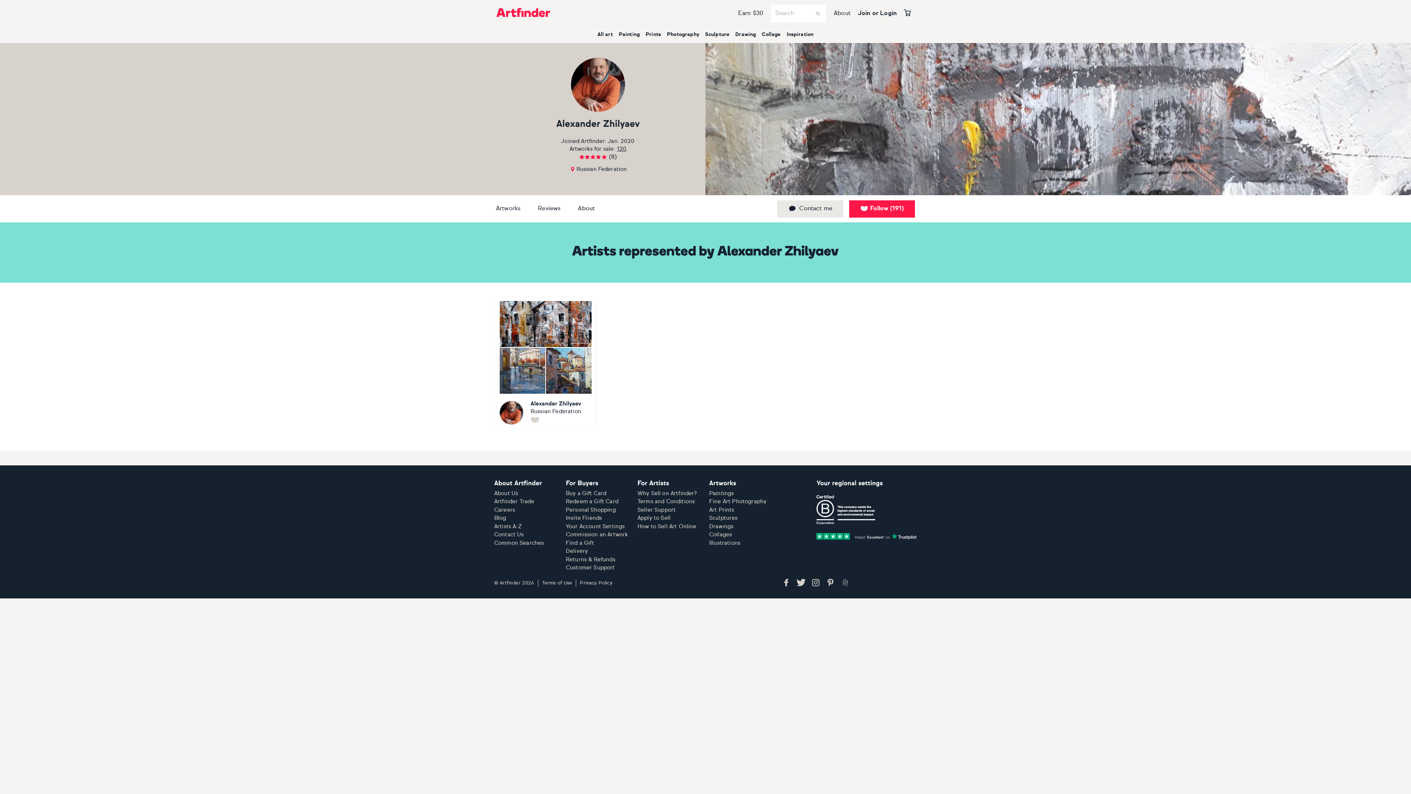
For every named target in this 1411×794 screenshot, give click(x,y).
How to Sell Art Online (667, 526)
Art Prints (722, 510)
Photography (683, 34)
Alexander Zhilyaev (598, 124)
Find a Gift (580, 543)
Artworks (508, 209)
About (842, 14)
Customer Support (590, 568)
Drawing (745, 34)
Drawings (721, 526)
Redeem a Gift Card (592, 501)
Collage (771, 34)
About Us (506, 493)
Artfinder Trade (514, 501)
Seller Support (657, 510)
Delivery (577, 551)
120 (621, 149)
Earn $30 (750, 14)
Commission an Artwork (597, 534)
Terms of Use (557, 583)
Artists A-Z (508, 526)
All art (605, 34)
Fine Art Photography (737, 501)
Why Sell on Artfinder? (667, 493)
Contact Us (509, 534)
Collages (720, 534)
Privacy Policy (596, 583)
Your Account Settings (595, 526)
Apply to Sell (654, 518)
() (887, 209)
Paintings (721, 493)
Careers (504, 510)
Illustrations (724, 543)
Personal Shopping (591, 510)
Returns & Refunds (590, 559)
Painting (629, 34)
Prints (653, 34)
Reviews (549, 209)
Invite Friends (584, 518)
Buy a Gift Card (586, 493)
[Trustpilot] (866, 536)
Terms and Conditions (666, 501)
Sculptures (723, 518)
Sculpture (717, 34)
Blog (500, 518)
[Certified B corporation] (845, 510)
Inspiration (800, 34)
